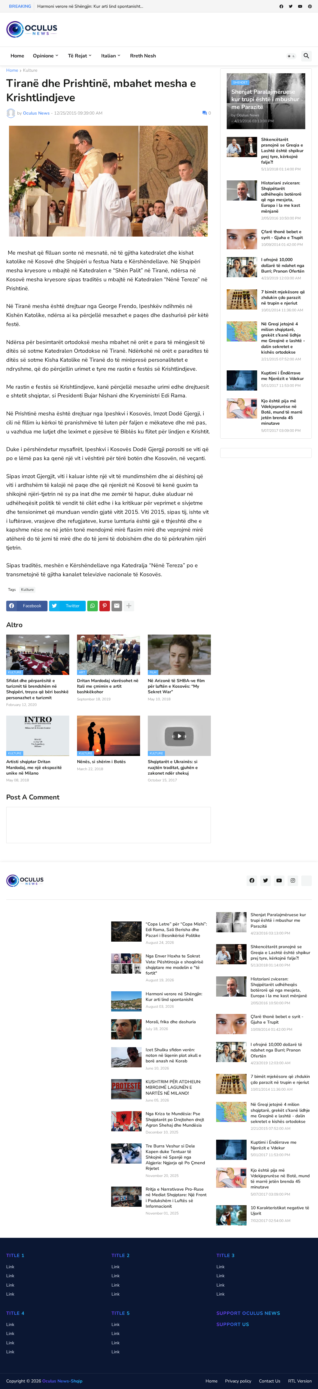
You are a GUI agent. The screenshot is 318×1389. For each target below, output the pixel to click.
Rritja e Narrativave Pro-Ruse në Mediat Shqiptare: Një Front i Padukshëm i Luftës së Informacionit (176, 1198)
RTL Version (300, 1381)
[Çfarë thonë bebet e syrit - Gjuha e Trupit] (242, 239)
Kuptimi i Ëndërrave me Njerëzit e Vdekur (282, 376)
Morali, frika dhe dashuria (171, 1022)
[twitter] (291, 6)
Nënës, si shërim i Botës (101, 762)
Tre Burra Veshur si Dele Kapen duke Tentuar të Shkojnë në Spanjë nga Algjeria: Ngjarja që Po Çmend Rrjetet (175, 1157)
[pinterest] (310, 6)
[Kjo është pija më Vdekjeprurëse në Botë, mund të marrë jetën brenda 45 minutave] (242, 408)
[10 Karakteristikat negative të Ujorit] (231, 1215)
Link (10, 1267)
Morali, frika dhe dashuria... (64, 6)
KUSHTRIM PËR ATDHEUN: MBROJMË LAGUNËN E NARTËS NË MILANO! (173, 1087)
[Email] (116, 606)
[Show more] (129, 606)
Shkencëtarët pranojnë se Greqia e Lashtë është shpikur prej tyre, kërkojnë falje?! (282, 151)
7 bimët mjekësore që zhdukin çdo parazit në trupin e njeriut (283, 297)
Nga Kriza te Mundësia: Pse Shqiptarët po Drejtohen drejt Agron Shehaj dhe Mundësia (175, 1119)
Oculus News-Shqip (62, 1381)
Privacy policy (238, 1381)
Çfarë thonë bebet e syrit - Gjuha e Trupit (282, 234)
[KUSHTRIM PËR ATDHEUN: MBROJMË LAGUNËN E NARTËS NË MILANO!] (126, 1089)
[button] (291, 56)
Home (17, 55)
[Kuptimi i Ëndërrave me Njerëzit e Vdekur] (242, 380)
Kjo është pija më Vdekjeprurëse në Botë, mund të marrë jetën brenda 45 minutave (281, 412)
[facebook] (281, 6)
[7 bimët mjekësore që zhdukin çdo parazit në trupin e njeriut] (242, 299)
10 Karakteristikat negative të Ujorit (280, 1210)
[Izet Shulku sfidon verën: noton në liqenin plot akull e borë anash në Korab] (126, 1057)
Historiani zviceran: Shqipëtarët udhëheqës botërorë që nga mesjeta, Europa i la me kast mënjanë (281, 197)
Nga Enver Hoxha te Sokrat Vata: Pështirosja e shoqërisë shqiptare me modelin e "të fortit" (174, 964)
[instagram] (293, 880)
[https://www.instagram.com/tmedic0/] (306, 880)
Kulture (30, 70)
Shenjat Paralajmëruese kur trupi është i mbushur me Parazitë (278, 920)
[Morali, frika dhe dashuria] (126, 1029)
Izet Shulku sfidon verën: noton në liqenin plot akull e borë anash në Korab (173, 1055)
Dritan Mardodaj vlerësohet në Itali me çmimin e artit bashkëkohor (108, 686)
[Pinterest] (104, 606)
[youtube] (300, 6)
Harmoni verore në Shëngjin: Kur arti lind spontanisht (174, 996)
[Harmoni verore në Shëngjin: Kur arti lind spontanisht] (126, 1001)
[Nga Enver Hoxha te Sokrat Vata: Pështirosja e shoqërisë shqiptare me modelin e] (126, 963)
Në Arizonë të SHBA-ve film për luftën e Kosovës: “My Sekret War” (176, 686)
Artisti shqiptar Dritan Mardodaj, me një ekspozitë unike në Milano (34, 767)
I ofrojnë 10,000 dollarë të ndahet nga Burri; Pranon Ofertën (282, 265)
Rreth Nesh (143, 55)
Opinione (43, 55)
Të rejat (77, 55)
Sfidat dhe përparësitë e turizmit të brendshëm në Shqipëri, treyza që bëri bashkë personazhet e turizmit (37, 689)
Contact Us (269, 1381)
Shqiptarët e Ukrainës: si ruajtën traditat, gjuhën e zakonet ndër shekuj (173, 767)
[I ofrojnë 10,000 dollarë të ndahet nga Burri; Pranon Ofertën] (242, 267)
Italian (108, 55)
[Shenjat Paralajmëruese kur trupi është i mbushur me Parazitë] (231, 922)
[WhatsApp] (92, 606)
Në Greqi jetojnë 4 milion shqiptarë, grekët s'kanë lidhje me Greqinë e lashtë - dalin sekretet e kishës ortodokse (283, 338)
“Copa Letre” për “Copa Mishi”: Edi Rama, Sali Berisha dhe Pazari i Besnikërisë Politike (176, 929)
